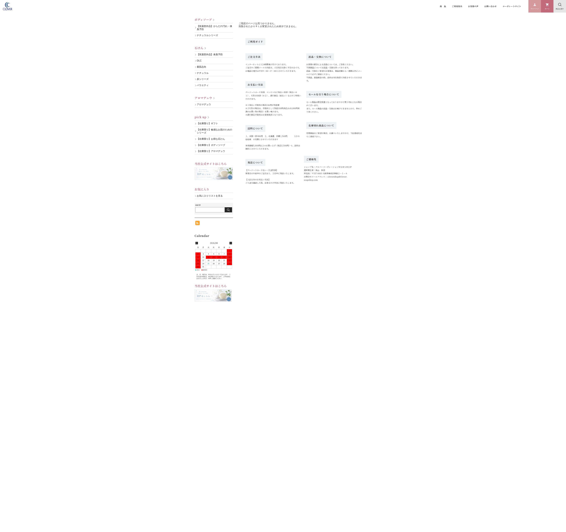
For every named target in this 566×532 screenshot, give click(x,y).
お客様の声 (473, 6)
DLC (199, 60)
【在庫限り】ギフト (207, 123)
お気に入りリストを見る (210, 196)
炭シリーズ (203, 79)
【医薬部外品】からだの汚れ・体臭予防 (214, 28)
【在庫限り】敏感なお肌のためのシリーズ (214, 131)
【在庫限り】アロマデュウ (211, 151)
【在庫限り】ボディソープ (211, 145)
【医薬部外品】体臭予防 (210, 54)
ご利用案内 (457, 6)
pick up (201, 117)
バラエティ (203, 85)
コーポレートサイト (512, 6)
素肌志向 (201, 67)
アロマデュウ (203, 98)
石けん (199, 48)
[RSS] (197, 223)
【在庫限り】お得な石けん (211, 139)
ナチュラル (203, 73)
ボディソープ (203, 20)
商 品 (443, 6)
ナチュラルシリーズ (207, 35)
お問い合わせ (490, 6)
